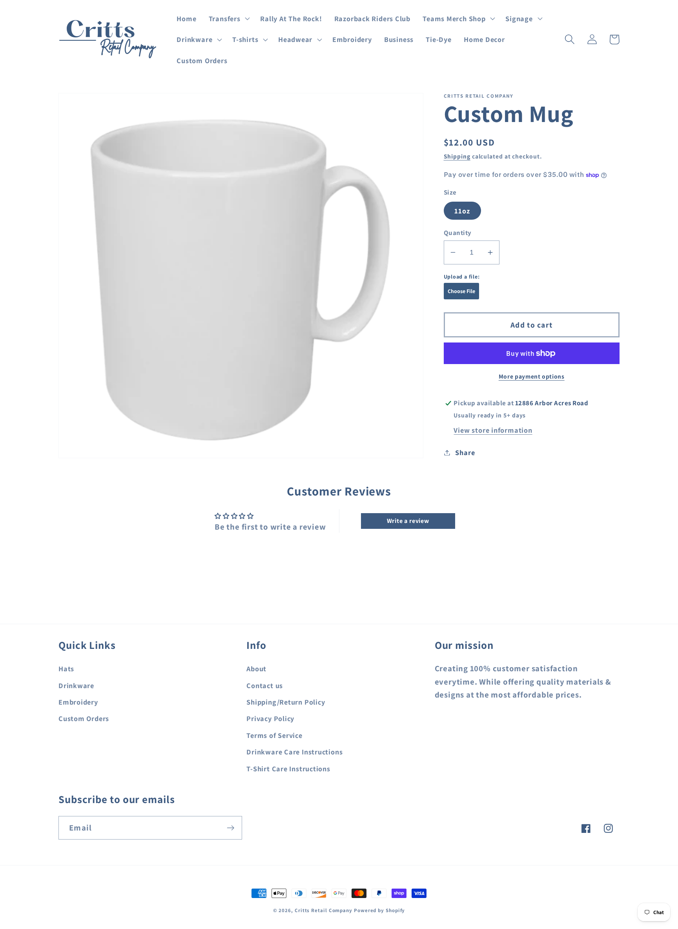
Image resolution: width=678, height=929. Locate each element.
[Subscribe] (230, 828)
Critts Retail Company (323, 910)
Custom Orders (83, 718)
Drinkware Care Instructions (294, 751)
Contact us (264, 685)
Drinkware (76, 685)
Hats (66, 668)
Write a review (408, 521)
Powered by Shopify (379, 910)
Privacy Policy (270, 718)
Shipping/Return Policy (285, 702)
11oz (462, 210)
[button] (228, 18)
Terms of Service (274, 735)
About (256, 668)
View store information (493, 430)
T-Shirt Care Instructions (288, 768)
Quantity (458, 232)
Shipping (457, 156)
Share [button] (465, 452)
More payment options (532, 376)
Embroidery (78, 702)
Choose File (461, 291)
